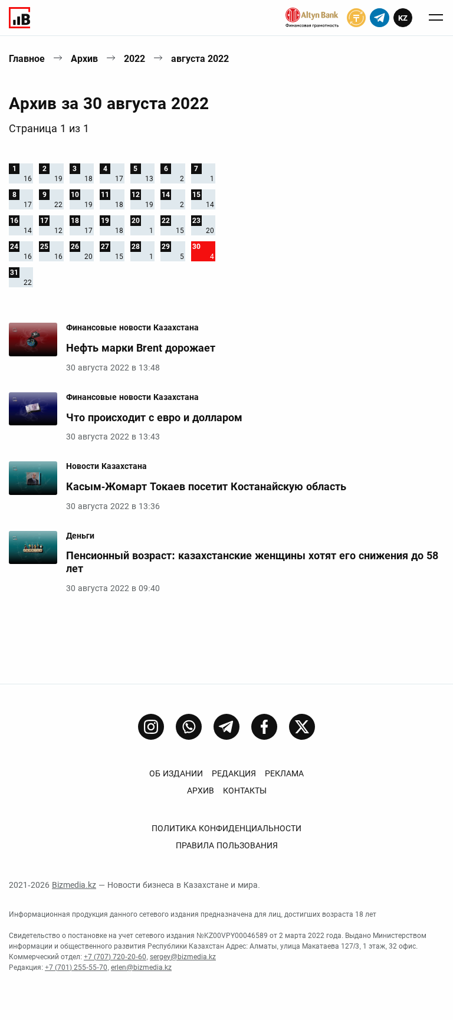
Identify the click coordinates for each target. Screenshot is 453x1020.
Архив (84, 58)
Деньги (80, 535)
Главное (27, 58)
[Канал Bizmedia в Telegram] (226, 727)
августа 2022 (200, 58)
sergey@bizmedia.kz (183, 957)
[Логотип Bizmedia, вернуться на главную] (19, 17)
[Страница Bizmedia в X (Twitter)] (302, 727)
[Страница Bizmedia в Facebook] (264, 727)
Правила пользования (227, 845)
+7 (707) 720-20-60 (115, 957)
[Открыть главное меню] (436, 17)
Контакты (245, 790)
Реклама (284, 773)
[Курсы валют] (356, 18)
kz (403, 18)
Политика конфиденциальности (226, 828)
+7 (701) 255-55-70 (76, 967)
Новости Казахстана (106, 466)
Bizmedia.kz (74, 885)
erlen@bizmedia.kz (141, 967)
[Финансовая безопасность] (312, 18)
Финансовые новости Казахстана (132, 327)
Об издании (176, 773)
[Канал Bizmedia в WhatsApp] (189, 727)
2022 (134, 58)
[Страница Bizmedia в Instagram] (151, 727)
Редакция (234, 773)
